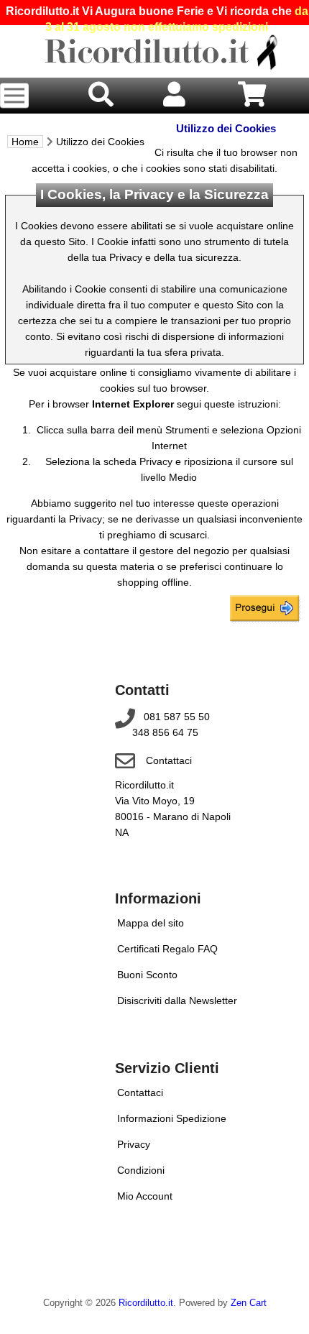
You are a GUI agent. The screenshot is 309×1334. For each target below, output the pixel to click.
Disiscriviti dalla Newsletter (177, 1000)
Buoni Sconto (147, 974)
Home (25, 141)
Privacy (133, 1144)
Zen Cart (249, 1303)
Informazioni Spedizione (171, 1118)
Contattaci (169, 760)
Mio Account (144, 1196)
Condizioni (141, 1170)
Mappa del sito (150, 923)
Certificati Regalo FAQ (167, 948)
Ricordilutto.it (146, 1303)
